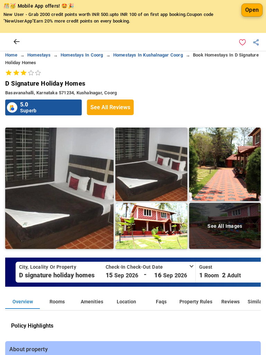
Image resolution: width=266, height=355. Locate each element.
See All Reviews (110, 107)
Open (252, 10)
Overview (22, 302)
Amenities (92, 302)
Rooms (57, 302)
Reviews (230, 302)
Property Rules (195, 302)
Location (126, 302)
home (11, 55)
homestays (39, 55)
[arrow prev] (16, 42)
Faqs (161, 302)
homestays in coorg (82, 55)
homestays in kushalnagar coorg (148, 55)
